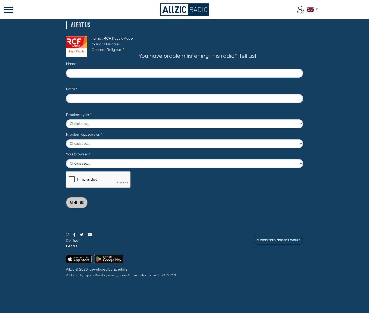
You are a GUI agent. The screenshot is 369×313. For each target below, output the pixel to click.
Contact (73, 241)
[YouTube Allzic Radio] (90, 235)
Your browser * (78, 154)
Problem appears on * (84, 134)
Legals (71, 246)
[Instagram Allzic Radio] (68, 235)
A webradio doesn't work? (278, 240)
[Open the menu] (7, 9)
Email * (71, 89)
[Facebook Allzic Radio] (74, 235)
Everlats (120, 269)
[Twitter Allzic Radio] (82, 235)
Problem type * (78, 115)
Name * (72, 64)
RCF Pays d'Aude (118, 39)
